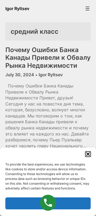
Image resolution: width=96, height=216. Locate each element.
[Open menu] (87, 8)
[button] (88, 154)
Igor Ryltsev (17, 8)
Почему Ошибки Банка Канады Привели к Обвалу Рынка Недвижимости (48, 57)
